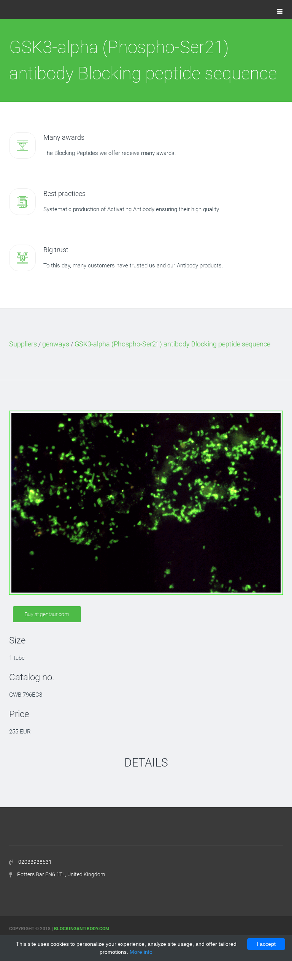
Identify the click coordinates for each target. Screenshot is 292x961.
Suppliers (23, 344)
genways (55, 344)
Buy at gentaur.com (47, 614)
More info (141, 952)
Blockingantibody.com (82, 928)
